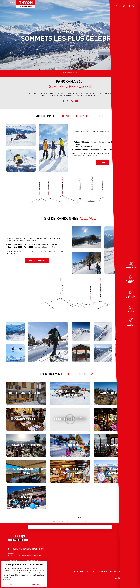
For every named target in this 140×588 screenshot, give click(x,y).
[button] (133, 6)
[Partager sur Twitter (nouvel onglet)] (68, 101)
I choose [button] (12, 585)
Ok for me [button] (35, 585)
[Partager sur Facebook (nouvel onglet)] (63, 101)
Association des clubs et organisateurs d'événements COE (102, 571)
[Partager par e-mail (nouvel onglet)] (76, 101)
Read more (6, 579)
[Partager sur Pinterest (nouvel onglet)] (72, 101)
